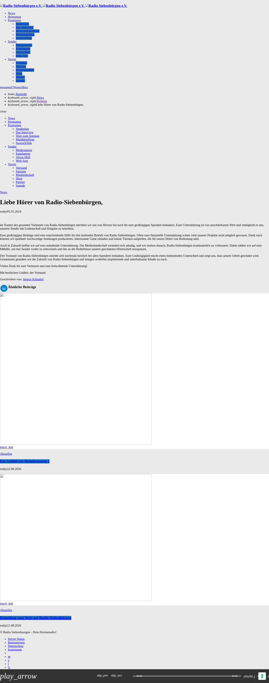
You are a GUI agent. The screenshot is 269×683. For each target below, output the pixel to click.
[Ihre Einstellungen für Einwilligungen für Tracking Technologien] (262, 676)
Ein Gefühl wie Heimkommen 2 (24, 461)
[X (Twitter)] (8, 660)
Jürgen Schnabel (33, 279)
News (3, 192)
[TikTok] (9, 667)
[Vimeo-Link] (63, 6)
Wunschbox (17, 87)
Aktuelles (6, 454)
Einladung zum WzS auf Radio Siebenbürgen (35, 618)
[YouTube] (9, 656)
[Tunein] (8, 663)
